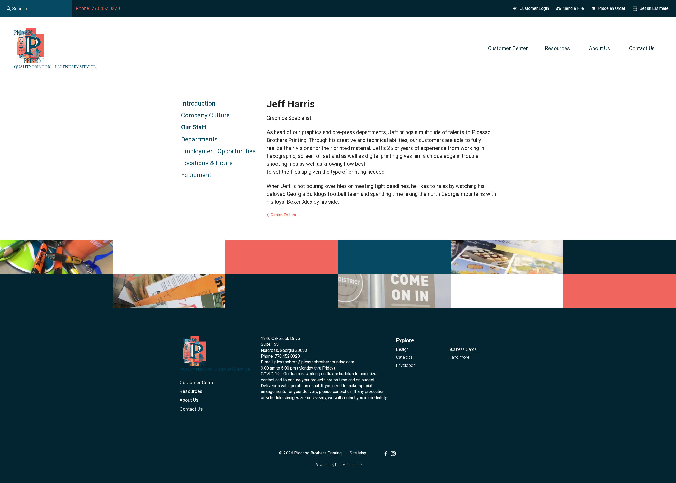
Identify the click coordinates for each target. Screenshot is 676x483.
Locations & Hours (207, 163)
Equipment (196, 175)
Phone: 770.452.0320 (98, 8)
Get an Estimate (654, 8)
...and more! (459, 357)
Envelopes (405, 365)
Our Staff (194, 127)
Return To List (283, 214)
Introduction (198, 103)
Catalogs (404, 357)
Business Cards (462, 349)
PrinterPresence (348, 465)
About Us (599, 48)
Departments (199, 139)
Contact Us (642, 48)
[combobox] (36, 8)
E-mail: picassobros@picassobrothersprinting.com (307, 361)
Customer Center (508, 48)
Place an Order (611, 8)
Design (402, 349)
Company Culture (205, 115)
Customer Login (534, 8)
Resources (557, 48)
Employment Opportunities (218, 151)
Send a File (573, 8)
